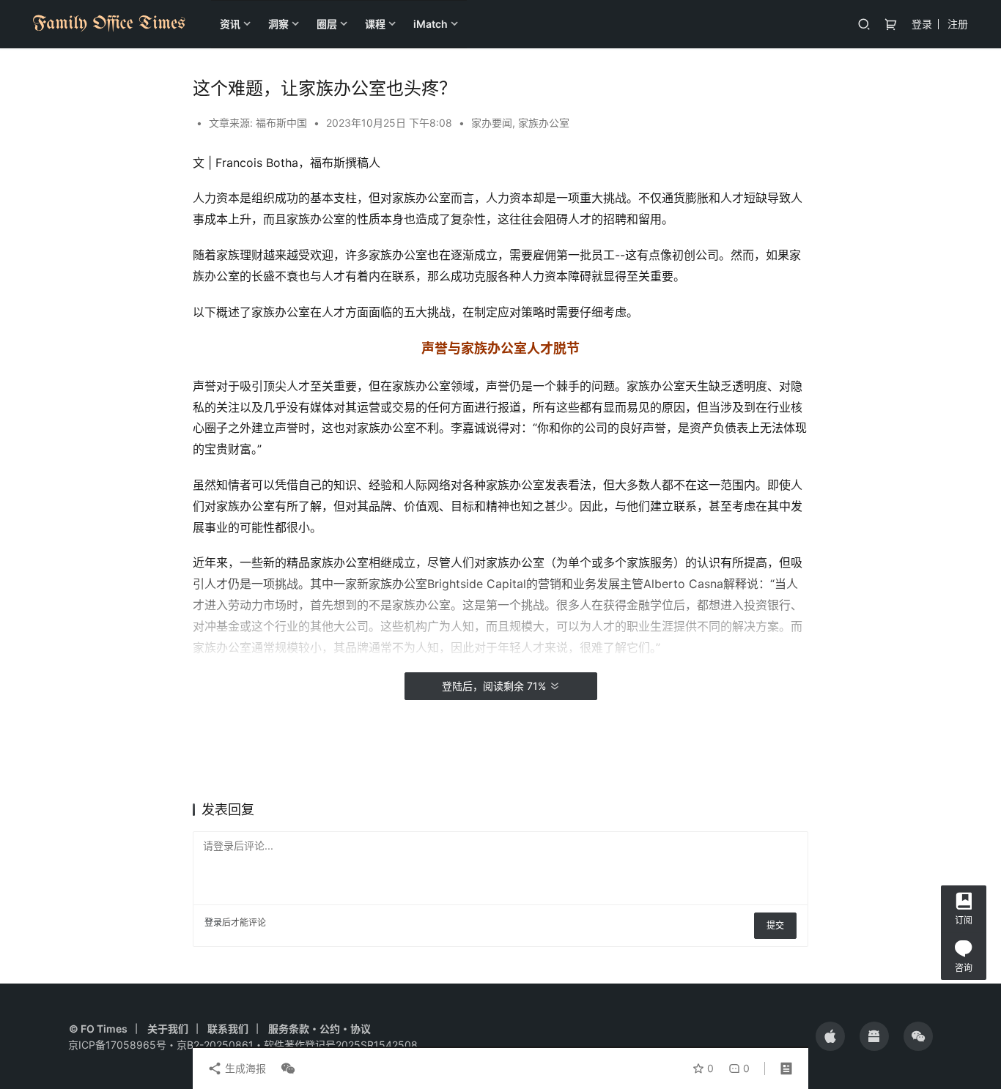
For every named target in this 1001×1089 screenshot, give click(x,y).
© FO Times (98, 1028)
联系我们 (227, 1028)
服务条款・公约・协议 (319, 1028)
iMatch (430, 24)
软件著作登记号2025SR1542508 (341, 1044)
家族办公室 (543, 122)
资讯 (230, 24)
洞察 (278, 24)
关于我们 (167, 1028)
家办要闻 (491, 122)
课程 (375, 24)
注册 (958, 24)
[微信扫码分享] (285, 1068)
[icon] (830, 1036)
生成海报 (244, 1068)
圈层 (327, 24)
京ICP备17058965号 (117, 1044)
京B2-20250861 (215, 1044)
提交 (775, 925)
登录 (922, 24)
